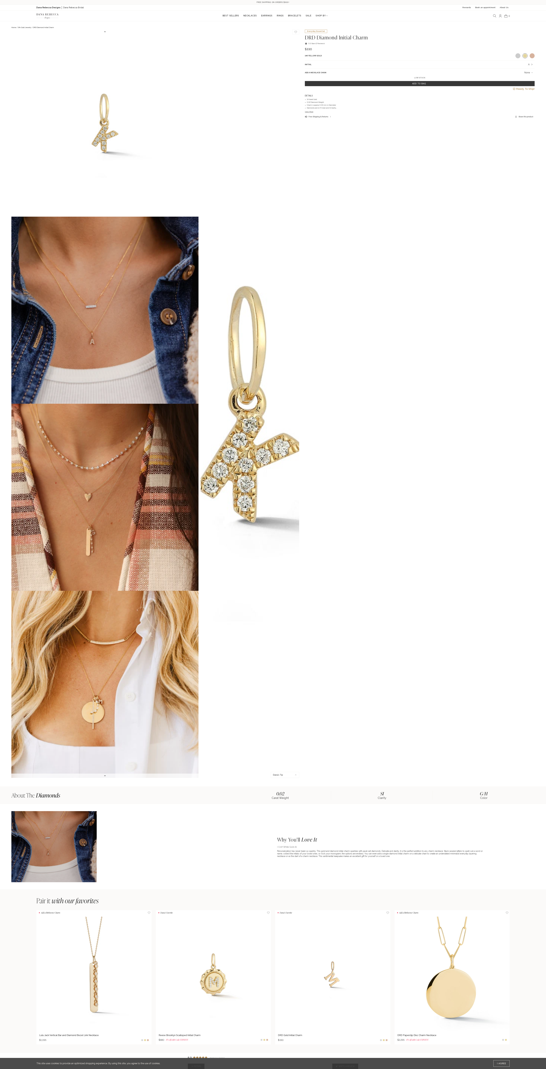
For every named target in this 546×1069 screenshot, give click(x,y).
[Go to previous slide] (104, 32)
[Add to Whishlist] (295, 32)
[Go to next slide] (104, 776)
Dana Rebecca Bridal (73, 7)
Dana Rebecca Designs (48, 7)
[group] (280, 795)
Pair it (67, 900)
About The (35, 795)
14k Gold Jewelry (24, 27)
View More (309, 112)
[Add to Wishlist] (149, 913)
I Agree (501, 1063)
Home (13, 27)
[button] (315, 43)
